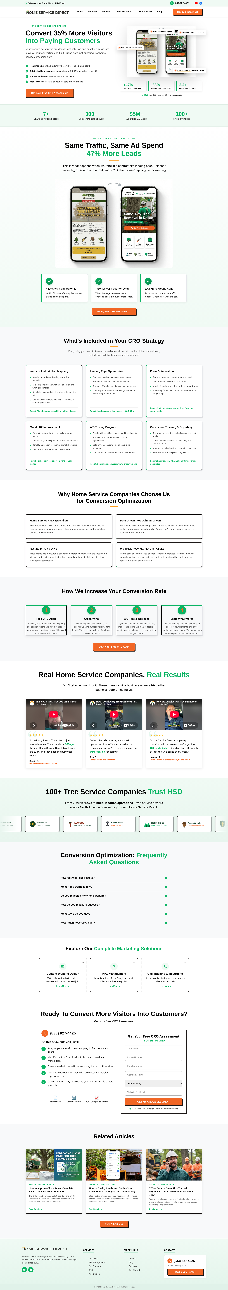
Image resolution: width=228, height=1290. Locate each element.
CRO (91, 1270)
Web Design (94, 1274)
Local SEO (93, 1258)
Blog (159, 12)
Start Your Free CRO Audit (114, 646)
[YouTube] (196, 3)
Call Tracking (95, 1266)
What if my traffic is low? (76, 886)
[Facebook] (200, 3)
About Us (92, 12)
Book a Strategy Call (187, 12)
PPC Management (97, 1262)
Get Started (134, 1270)
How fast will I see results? (77, 877)
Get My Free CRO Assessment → (114, 311)
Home (80, 12)
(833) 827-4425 (182, 3)
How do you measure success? (80, 904)
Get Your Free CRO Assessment (49, 93)
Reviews (133, 1266)
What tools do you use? (75, 913)
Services (106, 12)
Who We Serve (124, 12)
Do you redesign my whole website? (83, 895)
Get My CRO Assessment (153, 1101)
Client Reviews (145, 12)
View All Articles (114, 1224)
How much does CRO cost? (77, 922)
